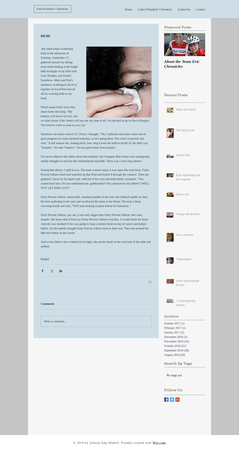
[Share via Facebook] (42, 271)
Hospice (45, 258)
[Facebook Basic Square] (166, 399)
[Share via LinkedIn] (61, 271)
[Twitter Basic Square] (172, 399)
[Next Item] (199, 45)
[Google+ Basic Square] (177, 399)
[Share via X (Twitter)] (51, 271)
